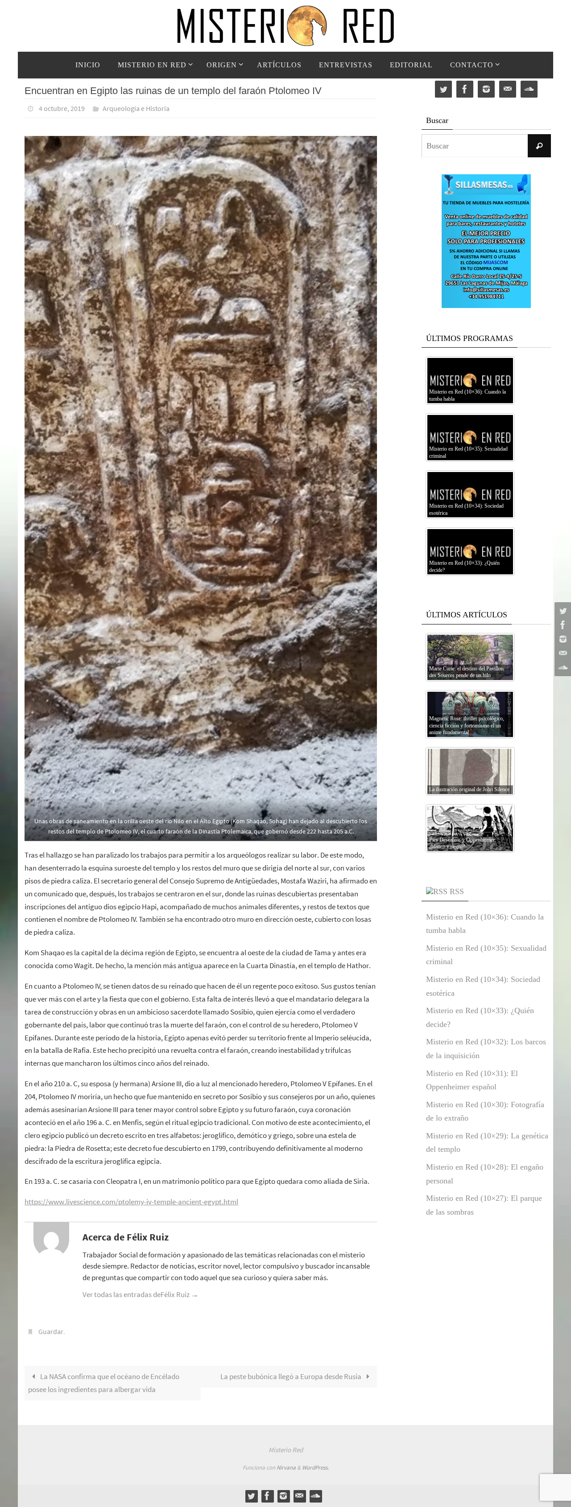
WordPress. (315, 1467)
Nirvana (286, 1467)
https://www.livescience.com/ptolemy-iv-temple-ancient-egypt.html (131, 1202)
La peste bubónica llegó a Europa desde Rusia (291, 1376)
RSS (457, 891)
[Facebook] (561, 624)
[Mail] (561, 653)
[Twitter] (561, 610)
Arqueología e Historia (136, 108)
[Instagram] (561, 639)
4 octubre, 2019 (62, 108)
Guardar (50, 1331)
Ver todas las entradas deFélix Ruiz (141, 1294)
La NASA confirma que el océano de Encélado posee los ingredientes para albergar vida (103, 1383)
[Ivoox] (561, 667)
